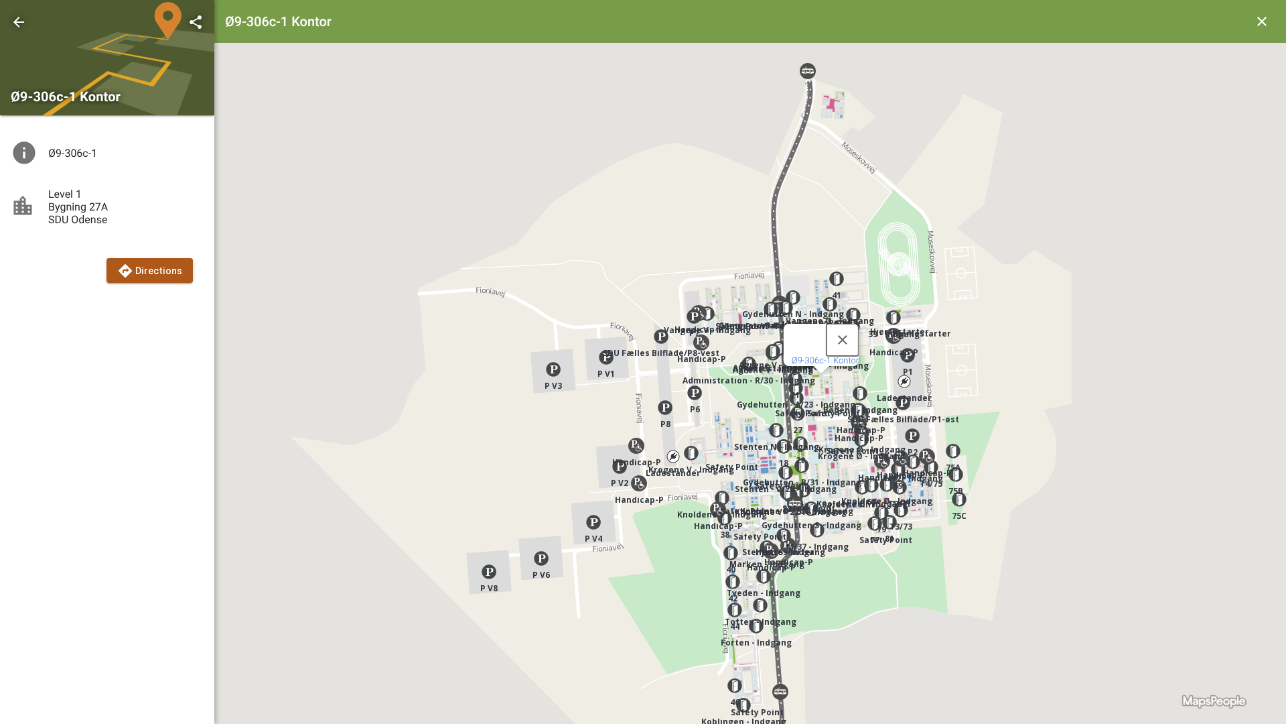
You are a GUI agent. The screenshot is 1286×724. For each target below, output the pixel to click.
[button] (661, 336)
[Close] (843, 340)
